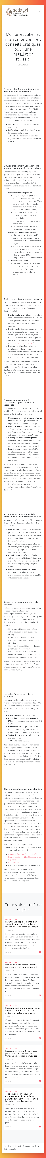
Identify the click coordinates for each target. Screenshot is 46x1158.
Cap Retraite (13, 862)
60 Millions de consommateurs (21, 343)
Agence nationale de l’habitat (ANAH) (23, 854)
